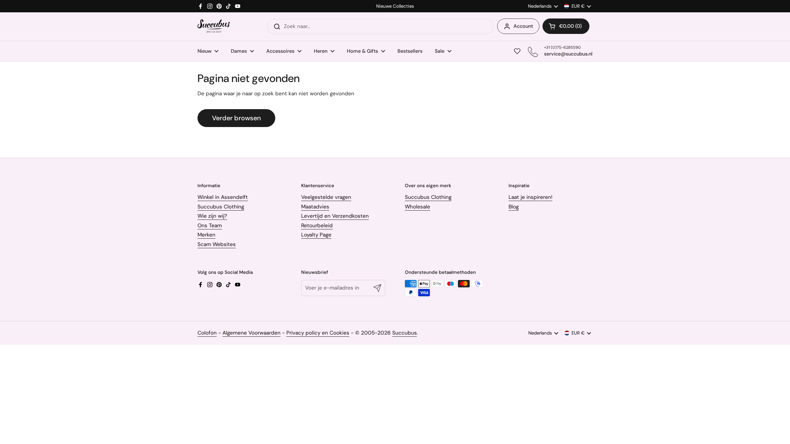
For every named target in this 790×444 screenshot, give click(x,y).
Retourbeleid (317, 225)
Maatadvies (315, 206)
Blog (514, 206)
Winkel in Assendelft (223, 197)
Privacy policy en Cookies (317, 332)
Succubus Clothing (221, 206)
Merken (206, 234)
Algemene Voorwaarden (251, 332)
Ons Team (210, 225)
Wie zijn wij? (212, 215)
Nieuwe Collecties (395, 6)
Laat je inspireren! (530, 197)
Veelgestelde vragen (326, 197)
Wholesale (417, 206)
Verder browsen (236, 118)
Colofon (207, 332)
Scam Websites (217, 244)
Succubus (404, 332)
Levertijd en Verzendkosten (335, 215)
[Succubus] (214, 26)
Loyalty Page (316, 234)
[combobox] (380, 26)
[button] (566, 26)
